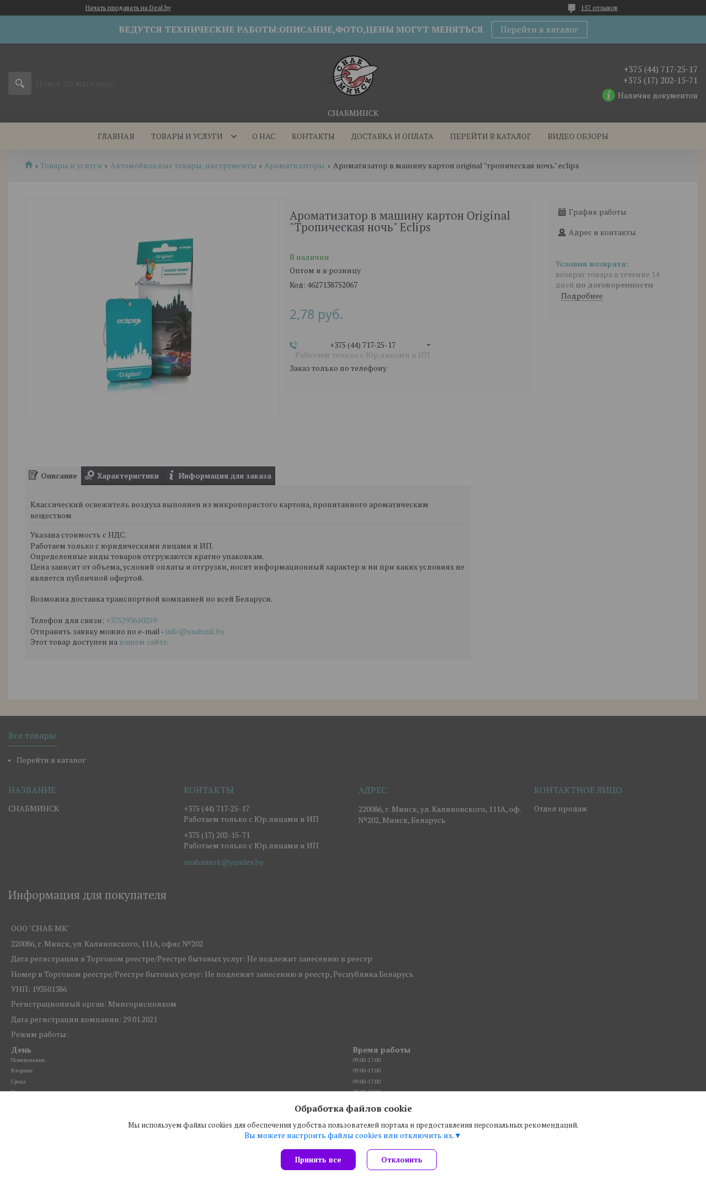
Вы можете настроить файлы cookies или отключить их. (349, 1135)
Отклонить (401, 1160)
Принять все (318, 1160)
